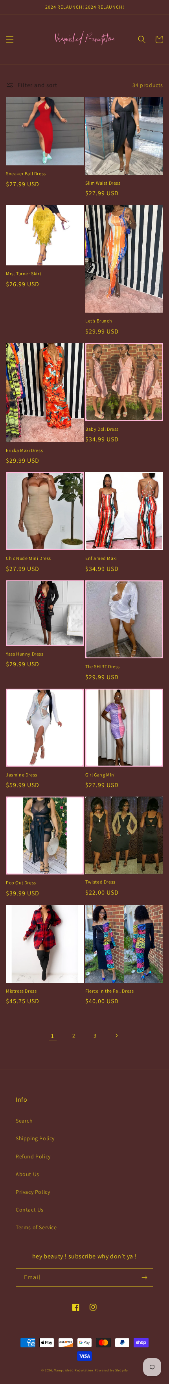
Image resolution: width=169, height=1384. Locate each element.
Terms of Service (36, 1227)
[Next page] (116, 1035)
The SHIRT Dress (102, 666)
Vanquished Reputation (74, 1370)
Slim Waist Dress (103, 183)
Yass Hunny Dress (25, 654)
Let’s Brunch (98, 321)
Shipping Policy (35, 1138)
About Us (27, 1174)
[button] (9, 39)
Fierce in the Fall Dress (109, 991)
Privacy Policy (33, 1191)
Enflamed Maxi (101, 558)
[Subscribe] (144, 1277)
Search (24, 1120)
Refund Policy (33, 1156)
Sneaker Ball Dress (26, 173)
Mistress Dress (21, 991)
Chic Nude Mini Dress (28, 558)
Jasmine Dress (21, 775)
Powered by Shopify (111, 1370)
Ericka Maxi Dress (24, 450)
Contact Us (30, 1209)
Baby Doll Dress (102, 429)
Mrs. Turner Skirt (23, 273)
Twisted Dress (100, 882)
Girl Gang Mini (100, 775)
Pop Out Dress (21, 883)
